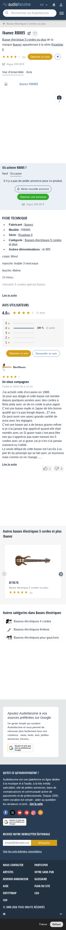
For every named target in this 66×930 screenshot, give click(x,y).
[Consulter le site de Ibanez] (28, 33)
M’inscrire (44, 842)
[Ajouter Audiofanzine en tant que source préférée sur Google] (20, 748)
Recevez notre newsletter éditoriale (26, 834)
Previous (4, 574)
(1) (23, 57)
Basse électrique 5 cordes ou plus (24, 39)
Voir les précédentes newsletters (22, 851)
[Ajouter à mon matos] (35, 33)
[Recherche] (6, 13)
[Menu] (61, 13)
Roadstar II (25, 235)
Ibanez (17, 44)
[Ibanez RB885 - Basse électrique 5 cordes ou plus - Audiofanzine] (16, 4)
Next (61, 574)
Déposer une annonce (33, 196)
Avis (29, 72)
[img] (11, 57)
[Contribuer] (58, 57)
